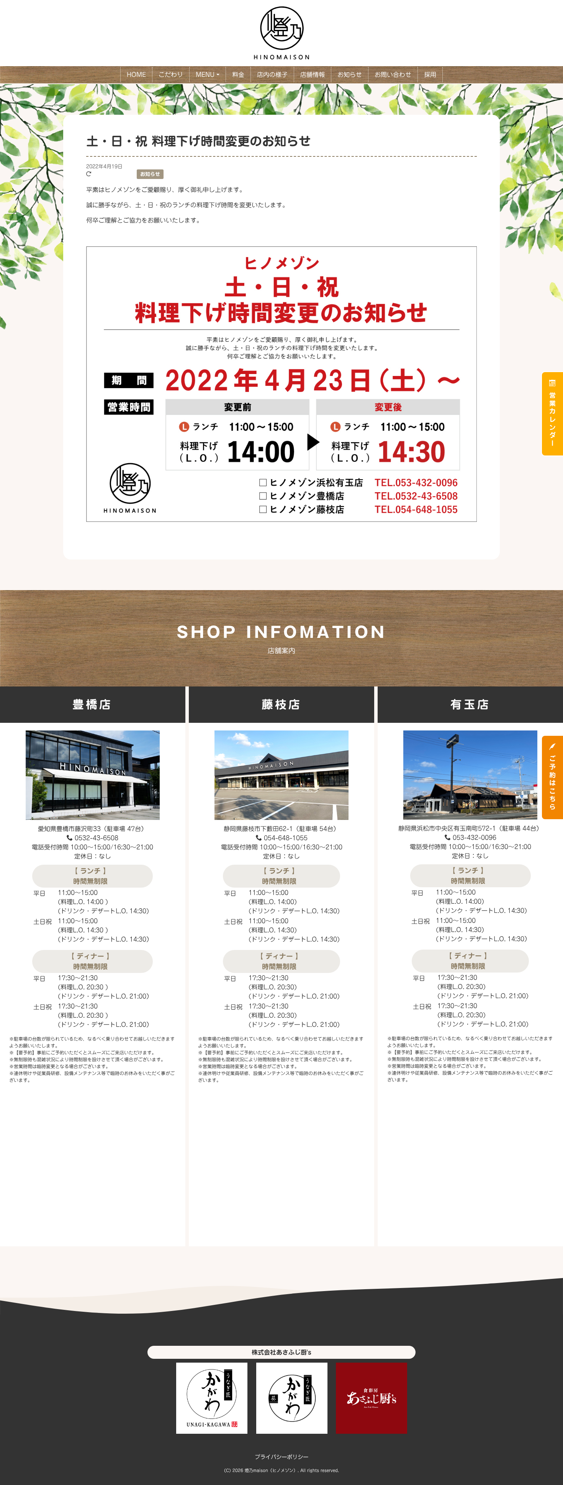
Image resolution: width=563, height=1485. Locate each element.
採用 (430, 75)
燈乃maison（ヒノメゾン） (271, 1470)
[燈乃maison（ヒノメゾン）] (281, 32)
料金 (238, 75)
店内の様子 (272, 75)
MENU (205, 75)
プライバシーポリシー (281, 1457)
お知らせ (349, 75)
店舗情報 (312, 75)
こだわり (171, 75)
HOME (136, 75)
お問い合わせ (393, 75)
